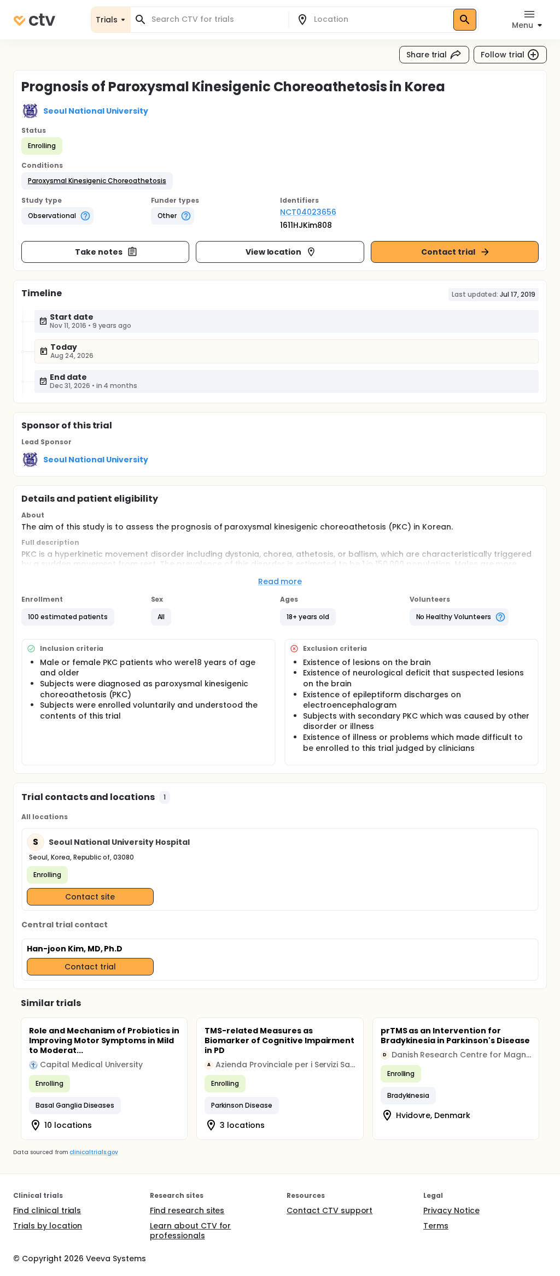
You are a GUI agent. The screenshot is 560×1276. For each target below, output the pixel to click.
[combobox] (216, 19)
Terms (435, 1226)
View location (274, 251)
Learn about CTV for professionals (190, 1230)
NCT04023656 (308, 212)
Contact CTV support (329, 1210)
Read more (280, 581)
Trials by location (47, 1226)
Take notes (98, 251)
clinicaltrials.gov (93, 1152)
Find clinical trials (47, 1210)
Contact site (90, 896)
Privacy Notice (451, 1210)
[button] (97, 181)
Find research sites (187, 1210)
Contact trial (448, 251)
